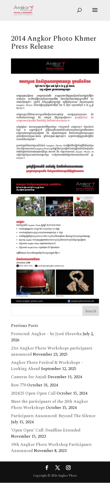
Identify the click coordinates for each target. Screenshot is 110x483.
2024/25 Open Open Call (33, 393)
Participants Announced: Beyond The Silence (53, 416)
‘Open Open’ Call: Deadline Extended (45, 430)
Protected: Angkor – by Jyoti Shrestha (46, 334)
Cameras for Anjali (29, 377)
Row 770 (18, 385)
